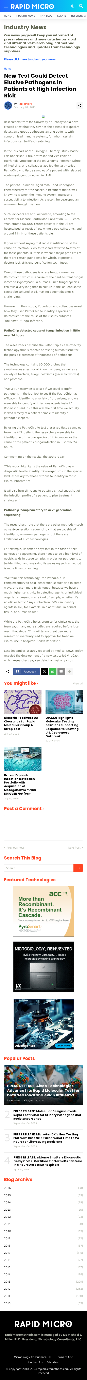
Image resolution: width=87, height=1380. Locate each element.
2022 (43, 1216)
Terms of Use (64, 1357)
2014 (43, 1274)
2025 (43, 1195)
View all (78, 683)
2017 (43, 1252)
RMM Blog (46, 15)
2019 (43, 1238)
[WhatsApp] (52, 671)
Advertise (53, 1362)
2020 (43, 1231)
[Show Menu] (5, 6)
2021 (43, 1224)
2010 (43, 1303)
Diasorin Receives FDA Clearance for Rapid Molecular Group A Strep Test (21, 723)
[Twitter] (44, 671)
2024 (43, 1202)
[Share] (79, 105)
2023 (43, 1209)
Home (7, 15)
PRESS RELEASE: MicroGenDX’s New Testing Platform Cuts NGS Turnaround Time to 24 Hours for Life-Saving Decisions (46, 1138)
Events (61, 15)
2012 (43, 1288)
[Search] (81, 6)
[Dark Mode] (73, 6)
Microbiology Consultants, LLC (33, 1357)
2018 (43, 1245)
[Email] (61, 671)
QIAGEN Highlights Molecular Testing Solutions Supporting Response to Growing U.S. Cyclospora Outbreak (62, 727)
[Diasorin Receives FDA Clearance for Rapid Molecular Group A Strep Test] (22, 702)
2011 (43, 1296)
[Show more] (69, 671)
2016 (43, 1260)
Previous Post (15, 847)
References (78, 15)
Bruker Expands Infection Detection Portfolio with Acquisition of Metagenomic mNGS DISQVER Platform (20, 784)
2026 (43, 1188)
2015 (43, 1267)
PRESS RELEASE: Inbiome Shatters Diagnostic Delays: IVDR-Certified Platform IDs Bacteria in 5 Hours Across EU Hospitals (48, 1161)
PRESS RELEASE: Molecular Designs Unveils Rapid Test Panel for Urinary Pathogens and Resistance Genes (47, 1114)
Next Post (74, 847)
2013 (43, 1281)
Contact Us (35, 1362)
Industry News (25, 15)
